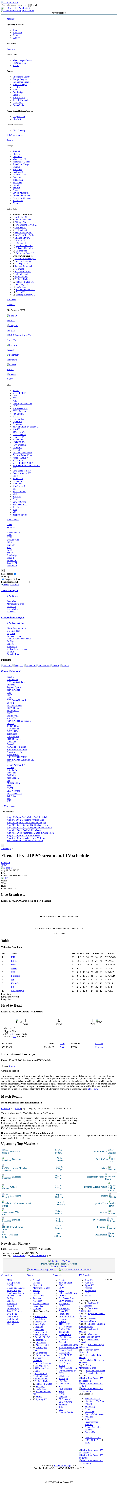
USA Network (19, 434)
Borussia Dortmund (22, 195)
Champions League (21, 76)
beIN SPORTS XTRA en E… (26, 465)
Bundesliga (18, 92)
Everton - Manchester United (87, 1366)
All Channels (13, 519)
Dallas (37, 1371)
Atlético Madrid (20, 174)
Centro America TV (22, 473)
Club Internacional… (24, 219)
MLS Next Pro (19, 491)
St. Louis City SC (23, 271)
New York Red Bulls (24, 235)
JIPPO (4, 865)
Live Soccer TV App (94, 1401)
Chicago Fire (20, 222)
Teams (10, 140)
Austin (39, 1397)
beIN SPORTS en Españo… (26, 426)
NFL (93, 1440)
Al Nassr (17, 203)
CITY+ (16, 476)
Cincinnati (39, 1329)
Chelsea (16, 154)
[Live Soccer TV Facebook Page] (92, 1381)
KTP (13, 957)
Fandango (17, 481)
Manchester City (20, 159)
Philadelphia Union (24, 248)
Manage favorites (11, 584)
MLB (87, 1442)
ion (14, 489)
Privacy (88, 1409)
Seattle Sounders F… (25, 289)
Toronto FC (21, 240)
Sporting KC (41, 1399)
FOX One (17, 483)
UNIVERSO (19, 442)
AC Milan (17, 182)
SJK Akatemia (17, 991)
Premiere (17, 499)
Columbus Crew (43, 1355)
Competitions (7, 617)
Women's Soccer (92, 1398)
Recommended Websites (91, 1423)
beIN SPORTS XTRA (23, 463)
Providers (89, 1417)
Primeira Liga (19, 97)
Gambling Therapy (62, 1465)
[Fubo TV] (6, 665)
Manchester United (21, 161)
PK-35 (14, 961)
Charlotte (39, 1327)
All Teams (11, 299)
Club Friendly (19, 130)
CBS (15, 395)
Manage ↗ (12, 590)
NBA (87, 1440)
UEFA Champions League (19, 638)
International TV (8, 888)
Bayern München (20, 193)
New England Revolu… (26, 225)
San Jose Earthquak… (25, 266)
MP (12, 979)
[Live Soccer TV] (9, 2)
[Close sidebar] (2, 845)
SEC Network (19, 502)
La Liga (16, 87)
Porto (15, 190)
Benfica (16, 187)
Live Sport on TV (93, 1437)
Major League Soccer (22, 60)
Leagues (11, 49)
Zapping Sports (20, 514)
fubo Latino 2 (19, 486)
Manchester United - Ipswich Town (89, 1335)
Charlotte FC (20, 227)
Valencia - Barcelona (95, 1370)
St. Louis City (41, 1373)
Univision (17, 447)
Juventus (17, 177)
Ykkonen (99, 1043)
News (9, 524)
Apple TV (17, 421)
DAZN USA (19, 437)
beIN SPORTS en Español (19, 721)
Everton (16, 167)
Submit (33, 1249)
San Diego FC (22, 284)
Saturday (17, 35)
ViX (15, 512)
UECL (10, 537)
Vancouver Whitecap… (25, 258)
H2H (3, 886)
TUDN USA (19, 432)
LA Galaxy (21, 287)
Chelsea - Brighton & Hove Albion (92, 1325)
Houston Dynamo (23, 261)
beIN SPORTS (19, 393)
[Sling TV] (18, 665)
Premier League (20, 84)
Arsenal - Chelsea (94, 1373)
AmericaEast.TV (20, 458)
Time (17, 579)
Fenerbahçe (18, 200)
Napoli (16, 185)
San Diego (40, 1386)
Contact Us (90, 1432)
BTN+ (16, 468)
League (8, 579)
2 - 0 (62, 1043)
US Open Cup (19, 63)
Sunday (16, 38)
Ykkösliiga (6, 848)
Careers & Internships (94, 1414)
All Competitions (14, 135)
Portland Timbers (22, 279)
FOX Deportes (19, 445)
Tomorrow (17, 32)
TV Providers (85, 1275)
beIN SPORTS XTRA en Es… (21, 760)
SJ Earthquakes (41, 1368)
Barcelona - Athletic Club (88, 1309)
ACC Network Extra (22, 452)
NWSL (16, 65)
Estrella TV (18, 478)
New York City (41, 1332)
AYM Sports (18, 460)
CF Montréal (21, 250)
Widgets (88, 1404)
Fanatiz (16, 390)
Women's (11, 527)
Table (3, 883)
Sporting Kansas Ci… (26, 294)
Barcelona (17, 169)
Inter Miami (40, 1319)
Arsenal (16, 151)
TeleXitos (17, 507)
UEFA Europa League (17, 649)
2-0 (11, 1034)
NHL (99, 1440)
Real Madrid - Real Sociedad (89, 1304)
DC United (21, 243)
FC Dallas (19, 269)
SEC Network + (20, 504)
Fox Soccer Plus (20, 408)
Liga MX (17, 119)
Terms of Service (38, 1255)
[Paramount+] (43, 665)
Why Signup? (44, 1249)
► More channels (9, 806)
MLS (9, 542)
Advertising (90, 1406)
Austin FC (20, 292)
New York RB (41, 1334)
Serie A (16, 89)
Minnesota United (44, 1384)
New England (41, 1324)
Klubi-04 (15, 983)
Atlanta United (42, 1345)
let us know (93, 1089)
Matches (11, 19)
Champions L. (13, 532)
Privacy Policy (19, 1255)
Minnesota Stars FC (25, 282)
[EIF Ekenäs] (7, 867)
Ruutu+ (12, 1066)
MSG (15, 494)
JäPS (13, 972)
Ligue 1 (16, 95)
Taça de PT (12, 563)
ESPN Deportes (20, 411)
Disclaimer (89, 1411)
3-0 (14, 1036)
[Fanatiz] (54, 665)
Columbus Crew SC (25, 253)
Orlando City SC (22, 238)
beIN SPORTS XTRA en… (65, 1361)
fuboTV (16, 429)
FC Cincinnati (21, 230)
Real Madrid (18, 172)
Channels (11, 304)
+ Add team (12, 596)
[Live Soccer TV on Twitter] (92, 1386)
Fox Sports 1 (18, 414)
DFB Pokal (18, 102)
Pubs (87, 1419)
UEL (9, 534)
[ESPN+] (64, 665)
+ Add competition (15, 623)
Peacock (16, 450)
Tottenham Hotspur (21, 164)
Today (15, 30)
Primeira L (12, 560)
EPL (9, 547)
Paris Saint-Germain (22, 198)
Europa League (20, 79)
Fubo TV (89, 1282)
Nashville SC (21, 217)
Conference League (22, 82)
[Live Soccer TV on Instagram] (92, 1391)
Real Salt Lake (21, 276)
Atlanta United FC (24, 245)
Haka (13, 964)
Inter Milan (18, 180)
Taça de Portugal (20, 100)
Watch (4, 880)
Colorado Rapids (22, 274)
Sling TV (89, 1280)
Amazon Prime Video (22, 455)
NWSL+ (17, 496)
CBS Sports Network (22, 403)
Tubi (15, 509)
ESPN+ (16, 416)
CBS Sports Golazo (22, 470)
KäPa (13, 987)
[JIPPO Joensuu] (5, 878)
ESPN (15, 398)
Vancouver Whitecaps (38, 1359)
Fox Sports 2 (18, 419)
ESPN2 (16, 406)
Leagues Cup (19, 116)
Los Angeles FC (22, 263)
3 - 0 (62, 1047)
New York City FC (23, 232)
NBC (15, 401)
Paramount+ (18, 424)
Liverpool (17, 156)
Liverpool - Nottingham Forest (88, 1319)
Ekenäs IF (5, 862)
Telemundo (18, 439)
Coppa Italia (18, 105)
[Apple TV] (30, 665)
